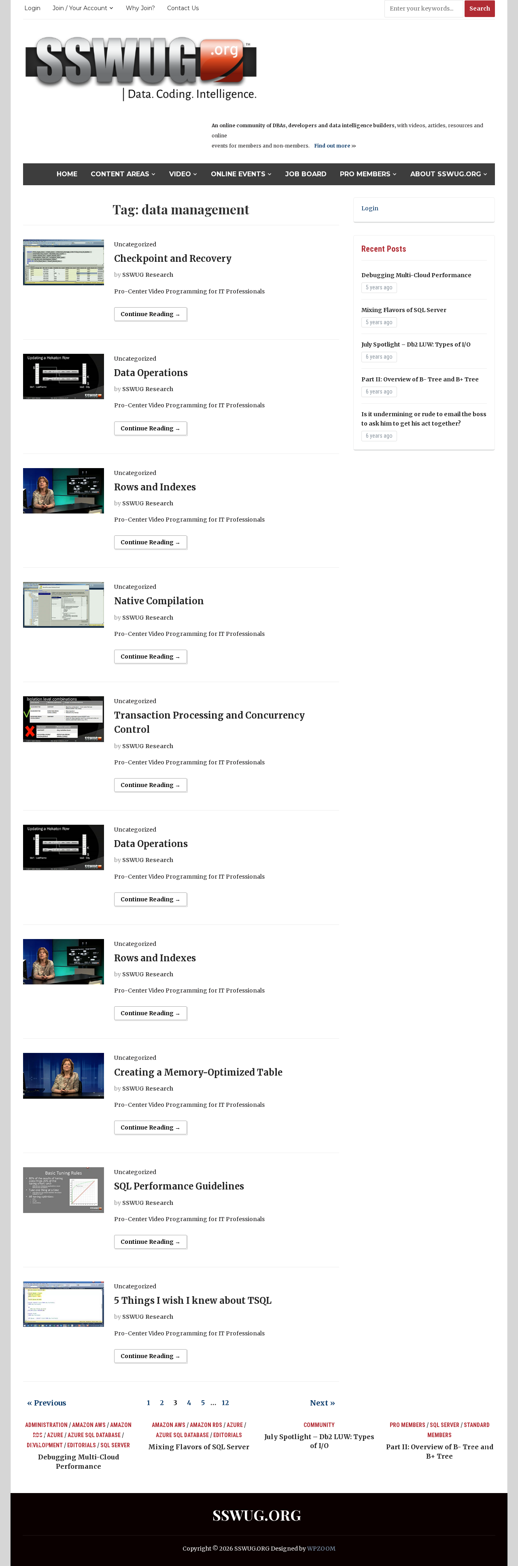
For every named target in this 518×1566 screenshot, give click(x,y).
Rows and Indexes (155, 487)
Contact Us (183, 8)
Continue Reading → (150, 314)
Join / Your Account (80, 8)
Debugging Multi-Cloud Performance (416, 275)
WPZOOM (321, 1548)
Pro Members (365, 174)
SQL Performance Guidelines (179, 1186)
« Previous (46, 1403)
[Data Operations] (63, 376)
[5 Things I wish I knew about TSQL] (63, 1303)
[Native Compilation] (63, 604)
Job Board (306, 174)
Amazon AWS (89, 1425)
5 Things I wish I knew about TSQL (193, 1300)
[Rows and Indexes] (63, 490)
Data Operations (151, 373)
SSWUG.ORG (256, 1514)
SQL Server (115, 1445)
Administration (46, 1425)
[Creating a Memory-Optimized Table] (63, 1075)
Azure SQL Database (94, 1435)
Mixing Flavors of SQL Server (403, 310)
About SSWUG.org (445, 174)
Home (67, 174)
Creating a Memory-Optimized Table (198, 1072)
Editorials (81, 1445)
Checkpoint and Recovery (172, 258)
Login (32, 8)
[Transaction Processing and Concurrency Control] (63, 718)
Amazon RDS (206, 1425)
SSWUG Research (147, 274)
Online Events (238, 174)
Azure (55, 1435)
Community (319, 1425)
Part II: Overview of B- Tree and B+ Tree (420, 379)
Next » (322, 1403)
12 (225, 1403)
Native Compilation (159, 601)
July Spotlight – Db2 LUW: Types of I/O (416, 344)
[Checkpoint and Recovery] (63, 261)
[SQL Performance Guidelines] (63, 1189)
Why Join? (140, 8)
